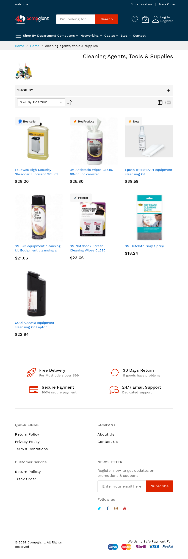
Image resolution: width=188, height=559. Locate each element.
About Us (105, 434)
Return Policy (27, 434)
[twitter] (99, 509)
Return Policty (28, 471)
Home (20, 46)
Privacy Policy (27, 441)
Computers (66, 35)
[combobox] (75, 19)
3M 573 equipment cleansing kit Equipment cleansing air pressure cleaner (38, 250)
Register (166, 21)
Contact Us (107, 441)
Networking (89, 35)
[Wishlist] (135, 19)
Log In (165, 17)
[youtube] (125, 509)
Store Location (141, 4)
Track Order (167, 4)
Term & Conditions (31, 449)
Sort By (25, 102)
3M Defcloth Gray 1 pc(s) (144, 246)
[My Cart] (145, 19)
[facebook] (108, 509)
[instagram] (116, 509)
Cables (109, 35)
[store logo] (32, 19)
